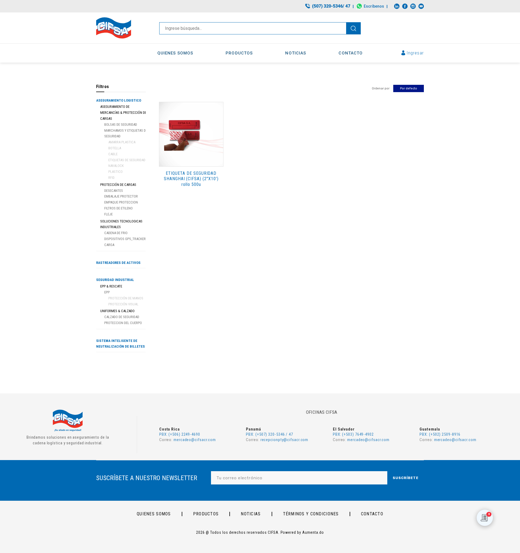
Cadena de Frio (116, 233)
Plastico (115, 172)
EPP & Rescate (111, 286)
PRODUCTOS (206, 513)
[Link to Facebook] (405, 6)
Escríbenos (374, 6)
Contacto (372, 513)
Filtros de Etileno (118, 208)
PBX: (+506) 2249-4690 (179, 434)
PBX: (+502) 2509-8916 (440, 434)
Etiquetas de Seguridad (126, 160)
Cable (113, 154)
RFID (111, 178)
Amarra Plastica (121, 142)
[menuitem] (328, 6)
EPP (107, 292)
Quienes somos (154, 513)
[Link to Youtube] (421, 6)
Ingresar (415, 53)
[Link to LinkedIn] (397, 6)
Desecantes (113, 191)
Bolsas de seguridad (120, 124)
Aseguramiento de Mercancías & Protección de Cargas (123, 113)
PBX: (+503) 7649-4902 (353, 434)
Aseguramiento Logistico (118, 100)
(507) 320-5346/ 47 (331, 6)
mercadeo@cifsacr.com (195, 439)
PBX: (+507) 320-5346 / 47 (269, 434)
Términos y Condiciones (311, 513)
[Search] (353, 28)
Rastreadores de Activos (118, 263)
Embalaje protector (121, 196)
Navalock (116, 166)
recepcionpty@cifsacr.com (284, 439)
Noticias (251, 513)
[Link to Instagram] (413, 6)
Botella (114, 148)
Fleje (108, 214)
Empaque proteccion (121, 202)
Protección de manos (125, 298)
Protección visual (123, 304)
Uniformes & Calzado (117, 311)
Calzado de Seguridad (121, 317)
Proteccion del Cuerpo (123, 323)
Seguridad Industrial (115, 280)
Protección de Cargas (118, 185)
